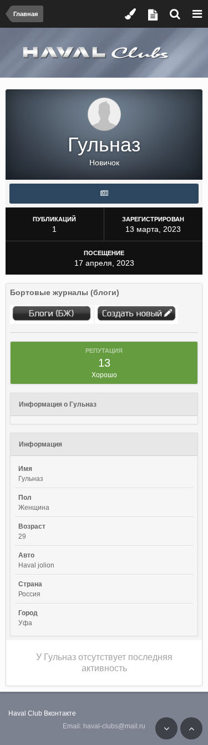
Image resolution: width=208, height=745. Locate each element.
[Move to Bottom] (166, 728)
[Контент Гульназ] (104, 194)
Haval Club (25, 713)
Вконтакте (60, 713)
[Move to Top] (191, 728)
